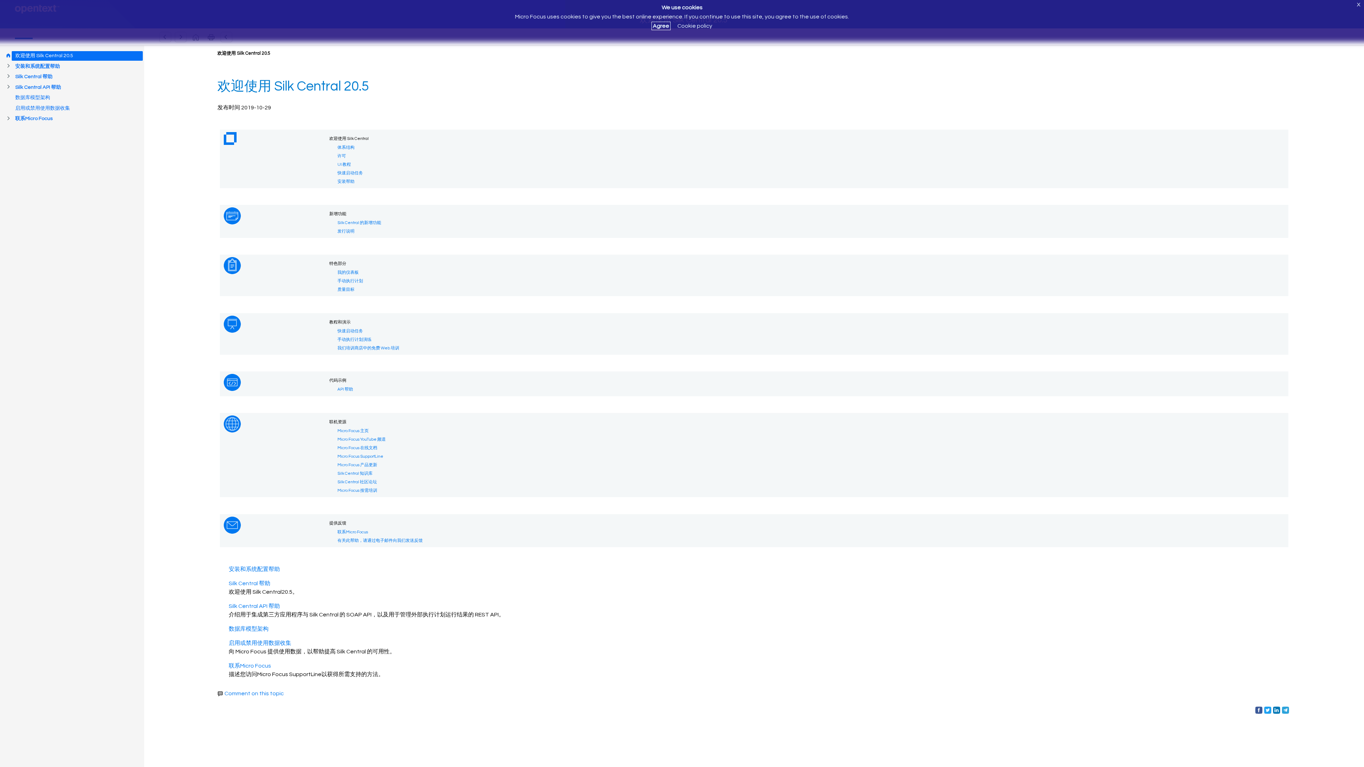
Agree (661, 26)
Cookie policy (694, 26)
